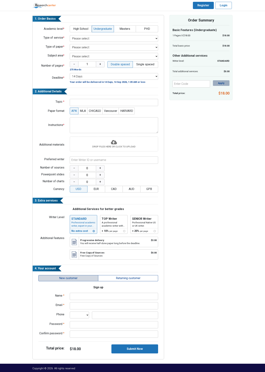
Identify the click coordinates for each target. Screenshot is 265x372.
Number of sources (52, 167)
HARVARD (126, 111)
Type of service (53, 37)
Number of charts (53, 181)
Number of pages (52, 65)
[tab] (68, 278)
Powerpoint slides (52, 174)
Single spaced (145, 64)
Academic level (54, 28)
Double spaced (120, 64)
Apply (221, 83)
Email (60, 305)
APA (74, 111)
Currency (58, 189)
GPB (149, 189)
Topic (60, 101)
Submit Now (135, 349)
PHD (147, 28)
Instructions (56, 125)
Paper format (56, 111)
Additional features (52, 238)
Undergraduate (103, 28)
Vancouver (110, 111)
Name (59, 295)
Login (223, 5)
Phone (60, 314)
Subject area (56, 55)
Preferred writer (54, 159)
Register (203, 5)
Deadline (58, 77)
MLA (83, 111)
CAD (114, 189)
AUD (131, 189)
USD (78, 189)
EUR (96, 189)
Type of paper (55, 46)
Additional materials (51, 144)
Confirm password (51, 333)
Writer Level (56, 217)
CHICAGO (95, 111)
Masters (125, 28)
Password (56, 324)
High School (80, 28)
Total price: (55, 348)
